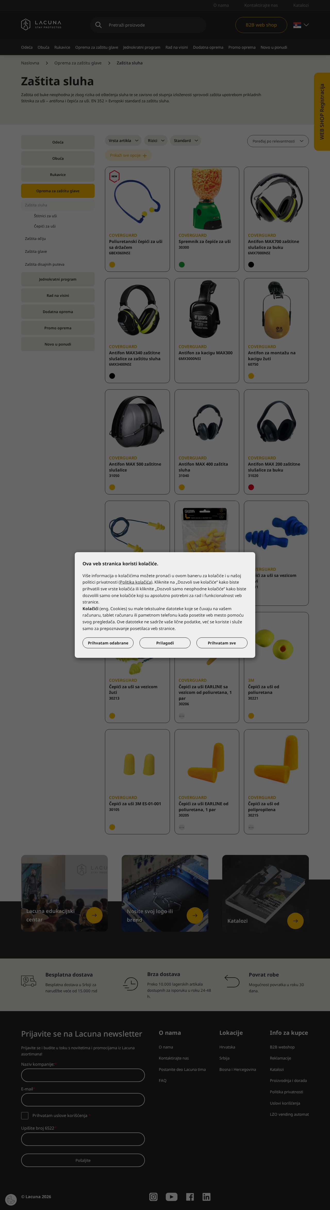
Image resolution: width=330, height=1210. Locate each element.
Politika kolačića (135, 582)
